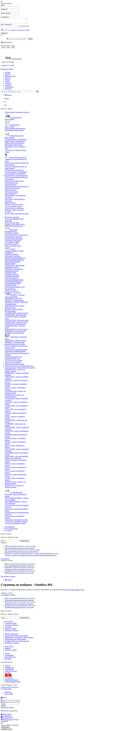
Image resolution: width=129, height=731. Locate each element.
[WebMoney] (9, 669)
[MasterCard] (9, 667)
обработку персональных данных (20, 30)
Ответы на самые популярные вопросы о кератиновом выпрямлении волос (31, 555)
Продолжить (5, 727)
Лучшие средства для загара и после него (19, 569)
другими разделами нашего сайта (72, 589)
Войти (3, 705)
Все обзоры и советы (8, 576)
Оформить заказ (7, 729)
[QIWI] (7, 673)
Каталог (7, 74)
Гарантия (8, 85)
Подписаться (25, 541)
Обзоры (7, 79)
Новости (8, 78)
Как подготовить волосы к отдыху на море (19, 548)
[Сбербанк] (9, 678)
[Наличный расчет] (12, 680)
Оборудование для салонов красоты (17, 112)
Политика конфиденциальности (10, 687)
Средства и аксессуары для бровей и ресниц (20, 367)
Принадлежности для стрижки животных (19, 366)
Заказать (4, 33)
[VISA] (7, 665)
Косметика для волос (12, 217)
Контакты (8, 89)
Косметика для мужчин (13, 292)
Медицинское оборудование (14, 364)
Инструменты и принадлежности (16, 175)
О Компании (9, 87)
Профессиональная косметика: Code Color (19, 573)
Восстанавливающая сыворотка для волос (19, 566)
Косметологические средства (15, 344)
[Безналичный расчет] (13, 682)
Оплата (7, 81)
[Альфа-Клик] (8, 676)
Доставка (8, 83)
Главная (7, 72)
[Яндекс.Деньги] (11, 671)
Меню (7, 98)
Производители (10, 76)
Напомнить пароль (7, 707)
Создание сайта (6, 689)
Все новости (5, 558)
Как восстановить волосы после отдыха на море (21, 551)
